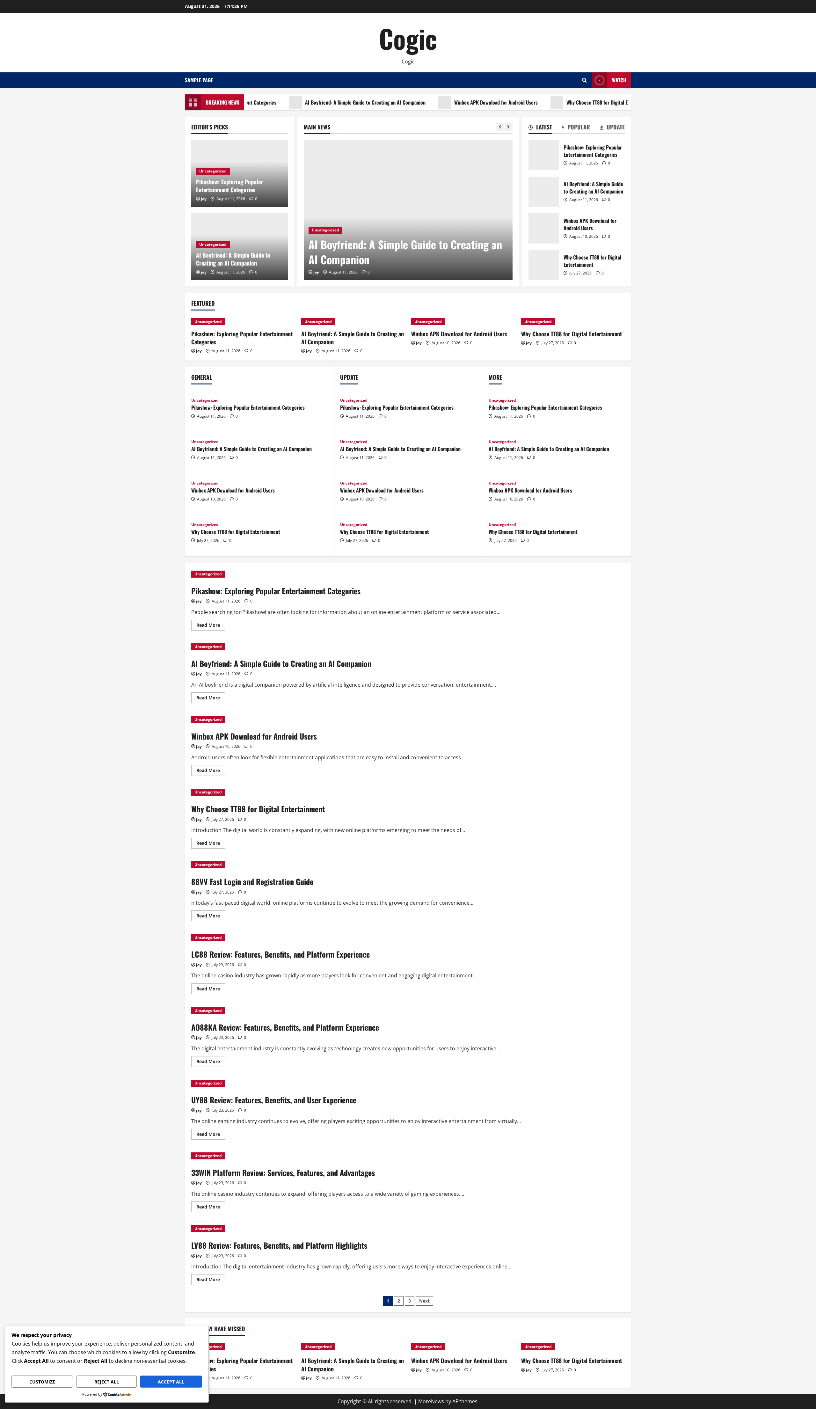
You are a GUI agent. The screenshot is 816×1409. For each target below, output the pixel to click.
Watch (619, 80)
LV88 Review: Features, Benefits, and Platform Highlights (279, 1245)
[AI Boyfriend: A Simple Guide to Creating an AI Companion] (408, 210)
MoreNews (431, 1401)
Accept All (171, 1382)
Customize (42, 1382)
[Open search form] (584, 80)
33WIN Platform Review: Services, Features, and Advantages (283, 1172)
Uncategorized (325, 230)
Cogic (408, 38)
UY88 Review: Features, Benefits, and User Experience (273, 1100)
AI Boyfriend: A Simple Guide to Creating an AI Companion (338, 102)
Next (424, 1301)
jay (316, 272)
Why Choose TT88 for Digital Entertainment (583, 102)
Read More (210, 626)
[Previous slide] (500, 127)
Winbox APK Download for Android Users (469, 102)
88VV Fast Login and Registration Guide (252, 881)
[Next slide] (509, 127)
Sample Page (199, 80)
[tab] (540, 128)
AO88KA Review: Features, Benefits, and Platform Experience (285, 1027)
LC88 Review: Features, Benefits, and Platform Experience (280, 954)
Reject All (106, 1382)
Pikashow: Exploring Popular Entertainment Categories (229, 186)
